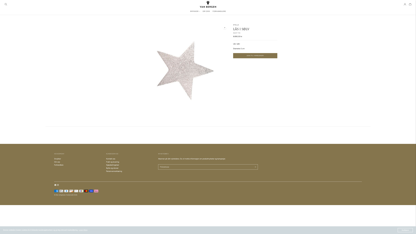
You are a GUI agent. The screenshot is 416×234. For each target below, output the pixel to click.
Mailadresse (164, 164)
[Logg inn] (404, 4)
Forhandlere (219, 11)
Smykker (194, 11)
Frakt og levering (112, 162)
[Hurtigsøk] (5, 4)
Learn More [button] (83, 230)
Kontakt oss (110, 159)
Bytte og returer (112, 168)
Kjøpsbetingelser (112, 165)
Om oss (206, 11)
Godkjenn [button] (405, 230)
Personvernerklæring (114, 171)
